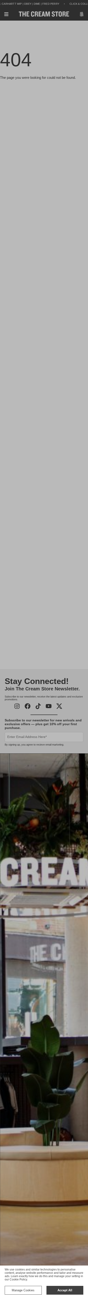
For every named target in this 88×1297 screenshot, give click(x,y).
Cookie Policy (18, 1279)
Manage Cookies (23, 1290)
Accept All (64, 1290)
